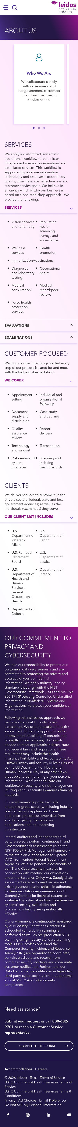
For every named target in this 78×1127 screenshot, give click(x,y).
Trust (33, 1077)
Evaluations (17, 325)
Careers (41, 1069)
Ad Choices (27, 1100)
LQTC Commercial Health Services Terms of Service (38, 1084)
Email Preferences (53, 1100)
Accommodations (18, 1069)
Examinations (19, 337)
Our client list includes (29, 516)
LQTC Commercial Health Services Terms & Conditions (38, 1093)
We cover (14, 380)
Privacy (10, 1100)
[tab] (39, 207)
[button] (34, 128)
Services (13, 207)
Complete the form (37, 1046)
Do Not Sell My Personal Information (33, 1104)
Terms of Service (52, 1077)
